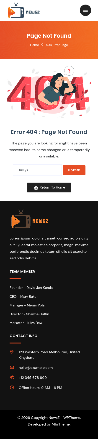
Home (34, 45)
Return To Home (52, 187)
